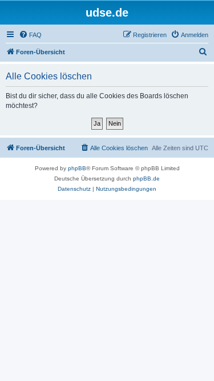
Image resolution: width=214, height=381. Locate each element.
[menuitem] (30, 35)
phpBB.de (146, 178)
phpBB (77, 168)
